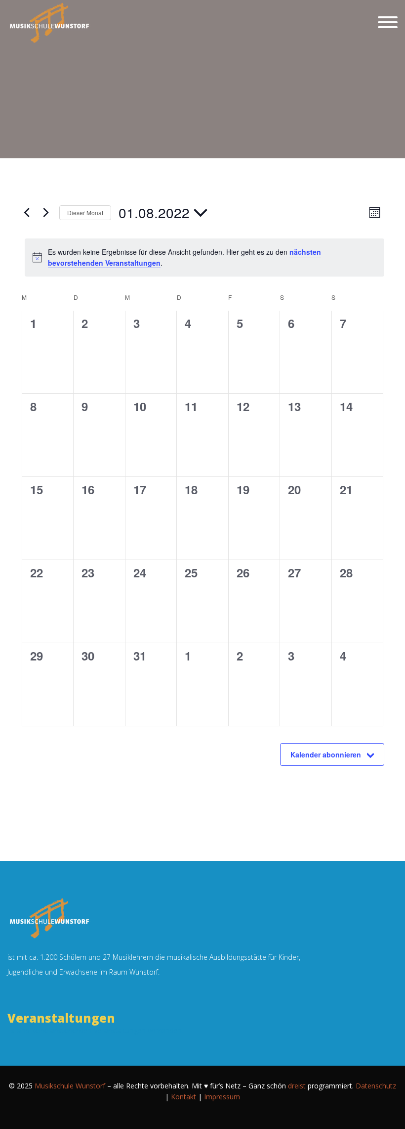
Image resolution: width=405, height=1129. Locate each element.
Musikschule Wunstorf (70, 1085)
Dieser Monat (85, 212)
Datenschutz (376, 1085)
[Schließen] (388, 22)
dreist (297, 1085)
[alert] (204, 257)
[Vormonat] (27, 213)
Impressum (222, 1096)
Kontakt (183, 1096)
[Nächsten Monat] (46, 213)
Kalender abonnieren (325, 754)
